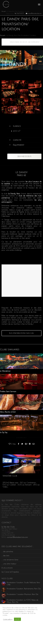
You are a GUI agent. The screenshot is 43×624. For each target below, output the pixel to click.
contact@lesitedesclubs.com (17, 537)
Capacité (17, 140)
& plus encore (7, 568)
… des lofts (5, 555)
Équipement (18, 145)
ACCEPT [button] (17, 619)
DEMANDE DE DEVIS (24, 156)
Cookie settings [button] (7, 619)
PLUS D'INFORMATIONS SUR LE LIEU (21, 333)
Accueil (4, 11)
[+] (5, 110)
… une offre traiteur (9, 564)
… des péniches (7, 551)
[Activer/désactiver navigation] (39, 4)
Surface (17, 126)
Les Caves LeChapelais (10, 572)
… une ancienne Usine (10, 559)
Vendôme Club (10, 476)
